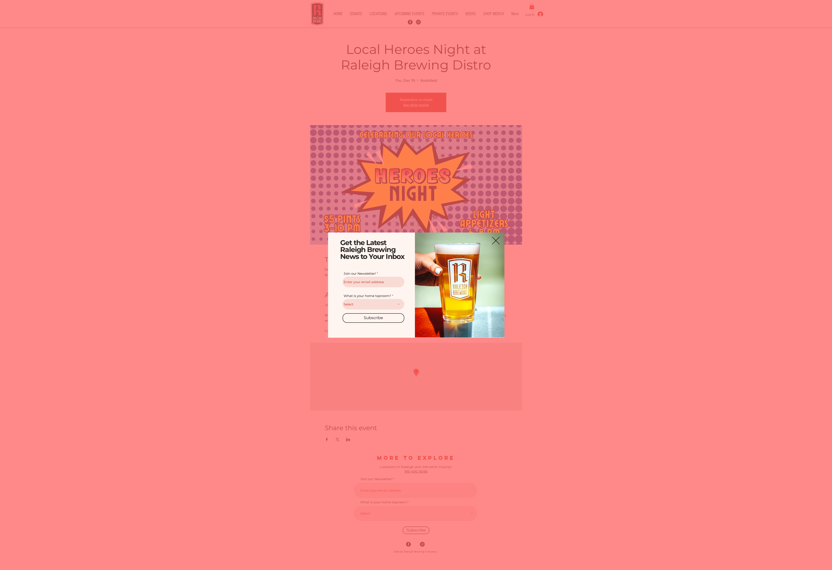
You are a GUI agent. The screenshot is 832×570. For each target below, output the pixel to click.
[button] (496, 240)
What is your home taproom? (367, 295)
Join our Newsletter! (360, 273)
